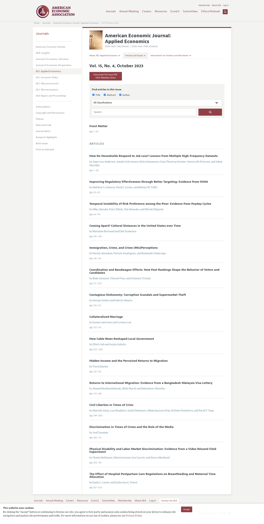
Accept (186, 509)
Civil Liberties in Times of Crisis (111, 405)
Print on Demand (45, 149)
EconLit (175, 11)
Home (36, 23)
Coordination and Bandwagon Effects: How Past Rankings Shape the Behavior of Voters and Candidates (154, 271)
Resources (161, 11)
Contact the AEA (169, 500)
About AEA (216, 5)
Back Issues (42, 143)
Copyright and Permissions (50, 112)
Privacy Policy (134, 516)
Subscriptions (43, 106)
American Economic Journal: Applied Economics (76, 23)
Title (97, 95)
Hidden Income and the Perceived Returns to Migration (128, 361)
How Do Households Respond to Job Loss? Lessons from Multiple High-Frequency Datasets (153, 156)
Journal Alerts (43, 131)
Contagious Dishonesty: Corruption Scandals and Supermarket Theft (137, 295)
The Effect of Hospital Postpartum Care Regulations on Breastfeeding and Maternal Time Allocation (152, 475)
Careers (146, 11)
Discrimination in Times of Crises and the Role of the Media (131, 427)
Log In (225, 5)
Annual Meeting (129, 11)
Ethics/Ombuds (210, 11)
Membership (204, 5)
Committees (190, 11)
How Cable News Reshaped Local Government (121, 339)
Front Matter (98, 126)
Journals (111, 11)
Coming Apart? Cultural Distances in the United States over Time (135, 226)
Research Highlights (46, 137)
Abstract (111, 95)
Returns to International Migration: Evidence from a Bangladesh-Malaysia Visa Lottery (151, 383)
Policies (40, 119)
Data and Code (43, 125)
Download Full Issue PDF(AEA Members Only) (105, 76)
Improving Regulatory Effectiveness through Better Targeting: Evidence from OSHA (148, 182)
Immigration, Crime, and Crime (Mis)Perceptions (123, 248)
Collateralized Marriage (106, 317)
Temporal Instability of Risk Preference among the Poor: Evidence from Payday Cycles (150, 204)
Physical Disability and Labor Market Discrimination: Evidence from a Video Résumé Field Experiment (152, 450)
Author (126, 95)
